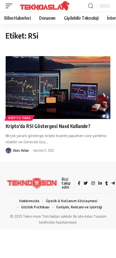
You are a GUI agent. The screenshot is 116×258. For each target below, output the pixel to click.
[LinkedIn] (100, 184)
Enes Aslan (21, 150)
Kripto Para (19, 118)
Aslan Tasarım (95, 216)
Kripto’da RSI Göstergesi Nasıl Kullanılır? (48, 126)
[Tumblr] (106, 184)
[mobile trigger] (10, 6)
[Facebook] (79, 184)
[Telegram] (113, 184)
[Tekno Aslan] (42, 6)
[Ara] (91, 6)
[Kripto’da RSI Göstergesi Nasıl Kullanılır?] (58, 87)
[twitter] (86, 184)
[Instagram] (93, 184)
